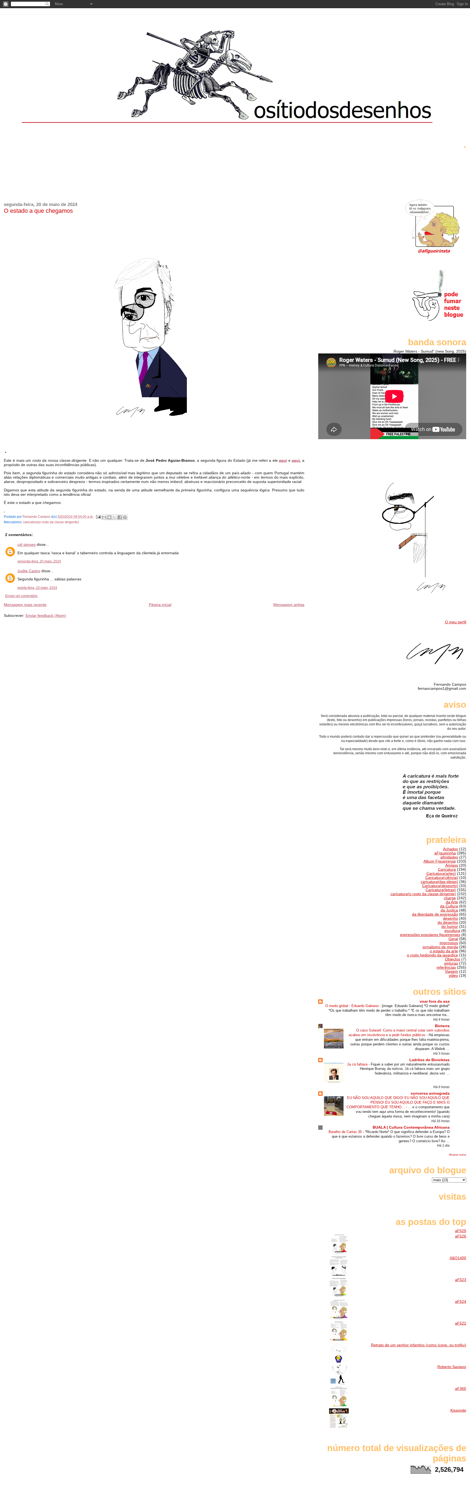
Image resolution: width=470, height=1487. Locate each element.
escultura (452, 931)
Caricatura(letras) (441, 890)
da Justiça (449, 910)
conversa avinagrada (430, 1093)
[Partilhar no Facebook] (119, 517)
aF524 (460, 1302)
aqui (283, 460)
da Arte (452, 902)
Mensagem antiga (288, 604)
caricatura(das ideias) (439, 882)
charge (450, 898)
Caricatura (447, 869)
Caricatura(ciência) (441, 878)
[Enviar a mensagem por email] (104, 517)
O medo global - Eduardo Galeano (352, 1006)
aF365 (460, 1389)
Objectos (452, 959)
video (453, 976)
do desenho (448, 922)
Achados (450, 849)
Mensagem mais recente (25, 604)
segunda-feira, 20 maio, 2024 (39, 561)
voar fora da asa (435, 1001)
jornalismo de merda (440, 947)
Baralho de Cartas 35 (346, 1132)
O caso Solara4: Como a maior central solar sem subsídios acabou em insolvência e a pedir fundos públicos (399, 1032)
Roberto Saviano (451, 1367)
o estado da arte (444, 951)
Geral (453, 939)
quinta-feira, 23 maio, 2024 (37, 587)
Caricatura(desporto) (440, 886)
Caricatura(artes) (441, 874)
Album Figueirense (439, 861)
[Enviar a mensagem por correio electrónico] (98, 516)
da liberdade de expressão (435, 914)
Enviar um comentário (21, 596)
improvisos (449, 943)
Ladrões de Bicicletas (429, 1060)
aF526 (460, 1236)
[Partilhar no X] (114, 517)
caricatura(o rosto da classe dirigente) (51, 522)
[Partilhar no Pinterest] (125, 517)
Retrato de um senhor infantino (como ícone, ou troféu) (418, 1345)
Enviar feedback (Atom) (46, 615)
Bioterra (442, 1026)
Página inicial (160, 604)
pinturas (451, 963)
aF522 (460, 1323)
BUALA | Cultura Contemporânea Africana (411, 1127)
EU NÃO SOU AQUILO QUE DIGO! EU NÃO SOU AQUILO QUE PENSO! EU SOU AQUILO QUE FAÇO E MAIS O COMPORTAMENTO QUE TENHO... (398, 1102)
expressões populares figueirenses (430, 935)
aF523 (460, 1280)
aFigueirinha (445, 853)
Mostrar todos (457, 1154)
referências (446, 967)
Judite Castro (28, 571)
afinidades (449, 857)
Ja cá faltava (358, 1064)
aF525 (460, 1231)
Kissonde (458, 1410)
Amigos (451, 865)
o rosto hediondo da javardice (432, 955)
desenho (450, 918)
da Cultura (449, 906)
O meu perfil (455, 622)
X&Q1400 (458, 1258)
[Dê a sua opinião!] (109, 517)
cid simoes (26, 544)
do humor (449, 927)
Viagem (451, 971)
